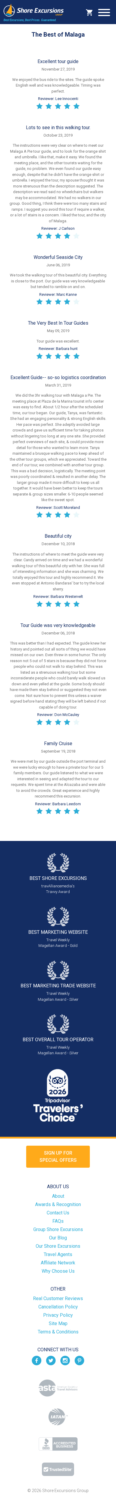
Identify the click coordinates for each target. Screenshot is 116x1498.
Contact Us (58, 1213)
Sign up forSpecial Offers (58, 1156)
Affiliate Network (58, 1263)
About (58, 1196)
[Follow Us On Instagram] (65, 1360)
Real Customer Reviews (58, 1298)
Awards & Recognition (58, 1204)
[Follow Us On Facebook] (36, 1360)
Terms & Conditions (58, 1332)
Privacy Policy (58, 1315)
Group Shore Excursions (58, 1229)
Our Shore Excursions (58, 1246)
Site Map (58, 1323)
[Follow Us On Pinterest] (79, 1360)
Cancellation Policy (58, 1307)
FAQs (58, 1221)
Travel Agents (58, 1254)
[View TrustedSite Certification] (58, 1469)
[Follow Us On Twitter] (51, 1360)
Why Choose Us (58, 1271)
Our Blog (58, 1238)
